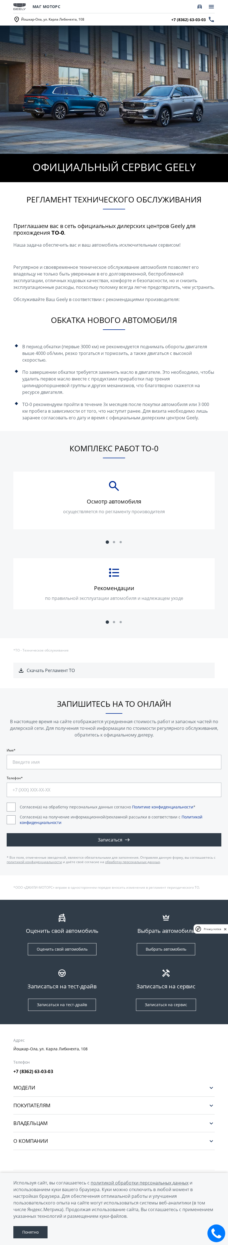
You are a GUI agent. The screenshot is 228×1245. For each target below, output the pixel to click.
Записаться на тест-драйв (62, 1004)
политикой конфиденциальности (34, 862)
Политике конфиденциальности (162, 807)
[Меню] (211, 6)
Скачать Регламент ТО (51, 670)
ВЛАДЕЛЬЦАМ (30, 1123)
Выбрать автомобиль (166, 949)
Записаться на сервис (166, 1004)
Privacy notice (212, 929)
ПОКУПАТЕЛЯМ (31, 1105)
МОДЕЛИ (24, 1087)
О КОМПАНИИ (30, 1141)
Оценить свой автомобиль (62, 949)
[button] (107, 542)
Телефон (14, 778)
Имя (10, 750)
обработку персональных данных (132, 862)
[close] (225, 928)
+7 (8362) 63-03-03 (33, 1071)
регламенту (117, 511)
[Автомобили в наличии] (199, 6)
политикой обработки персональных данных (140, 1183)
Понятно (30, 1232)
